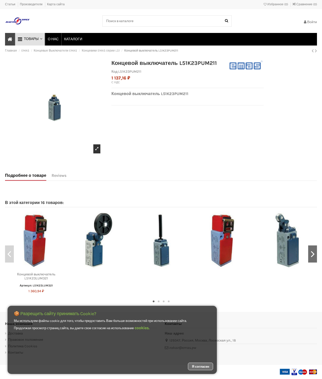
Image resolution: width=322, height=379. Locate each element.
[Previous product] (313, 51)
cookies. (142, 327)
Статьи (10, 4)
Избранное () (278, 4)
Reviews (59, 175)
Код (114, 71)
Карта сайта (56, 4)
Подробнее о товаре (25, 175)
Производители (31, 4)
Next (312, 254)
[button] (30, 39)
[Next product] (316, 51)
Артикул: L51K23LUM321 (36, 285)
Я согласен (200, 366)
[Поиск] (226, 21)
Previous (9, 254)
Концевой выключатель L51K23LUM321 (36, 276)
